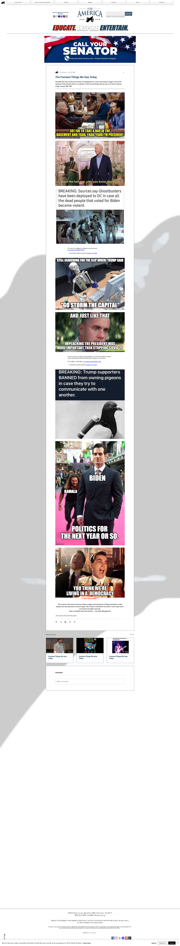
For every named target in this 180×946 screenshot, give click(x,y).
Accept (172, 943)
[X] (119, 938)
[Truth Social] (62, 16)
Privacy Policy (87, 943)
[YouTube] (66, 16)
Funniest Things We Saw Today (57, 657)
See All (132, 634)
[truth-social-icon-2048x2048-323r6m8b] (123, 938)
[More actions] (123, 72)
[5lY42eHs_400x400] (59, 16)
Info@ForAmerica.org (96, 915)
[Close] (178, 942)
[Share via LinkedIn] (65, 622)
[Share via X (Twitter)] (61, 622)
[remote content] (90, 251)
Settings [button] (154, 943)
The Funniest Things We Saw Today (66, 615)
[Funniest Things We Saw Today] (59, 645)
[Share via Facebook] (56, 622)
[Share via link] (70, 622)
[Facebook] (54, 16)
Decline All (162, 943)
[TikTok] (64, 16)
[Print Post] (74, 622)
